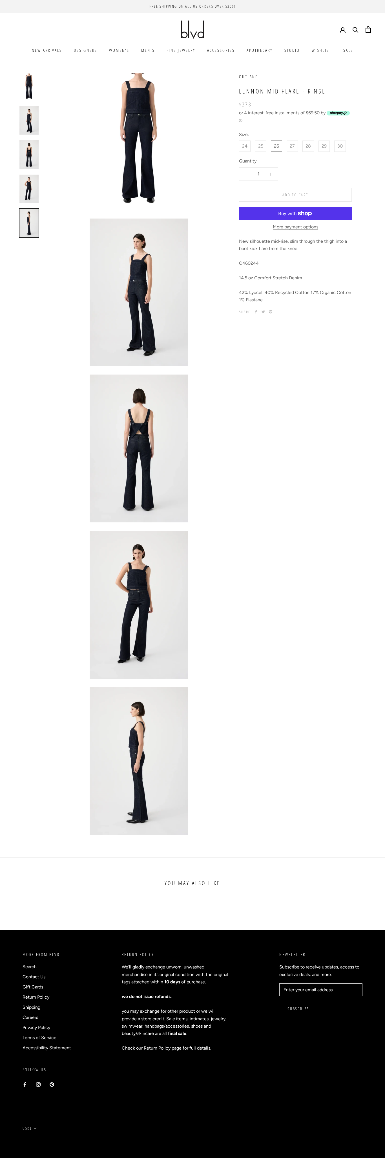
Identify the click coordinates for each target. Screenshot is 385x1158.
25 (260, 146)
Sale (348, 50)
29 (324, 146)
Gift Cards (33, 987)
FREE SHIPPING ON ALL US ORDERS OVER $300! (192, 6)
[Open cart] (368, 29)
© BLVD (30, 1141)
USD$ (27, 1128)
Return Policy (36, 997)
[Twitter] (263, 311)
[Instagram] (38, 1084)
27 (292, 146)
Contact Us (34, 976)
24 (244, 146)
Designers (85, 50)
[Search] (356, 29)
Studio (292, 50)
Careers (30, 1017)
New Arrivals (47, 50)
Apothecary (260, 50)
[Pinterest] (270, 311)
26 (276, 146)
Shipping (31, 1007)
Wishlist (321, 50)
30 (340, 146)
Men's (148, 50)
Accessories (221, 50)
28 (308, 146)
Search (30, 966)
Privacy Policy (36, 1027)
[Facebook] (256, 311)
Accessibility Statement (47, 1047)
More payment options (295, 227)
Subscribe (298, 1008)
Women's (119, 50)
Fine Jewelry (181, 50)
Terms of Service (39, 1037)
